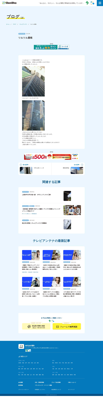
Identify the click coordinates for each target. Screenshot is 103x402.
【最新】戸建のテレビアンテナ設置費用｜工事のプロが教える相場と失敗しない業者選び (31, 267)
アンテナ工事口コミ (27, 213)
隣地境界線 (66, 168)
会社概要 (20, 382)
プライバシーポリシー (23, 389)
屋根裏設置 (34, 213)
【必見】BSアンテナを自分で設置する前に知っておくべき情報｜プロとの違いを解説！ (31, 294)
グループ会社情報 (56, 382)
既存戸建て (36, 272)
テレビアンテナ (23, 24)
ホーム (7, 24)
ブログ (14, 24)
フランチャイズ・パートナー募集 (43, 385)
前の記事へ (26, 164)
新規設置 (30, 272)
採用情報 (20, 385)
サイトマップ (71, 389)
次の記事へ (77, 164)
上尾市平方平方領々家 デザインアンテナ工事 (36, 194)
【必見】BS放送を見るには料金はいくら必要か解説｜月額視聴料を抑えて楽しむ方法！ (51, 267)
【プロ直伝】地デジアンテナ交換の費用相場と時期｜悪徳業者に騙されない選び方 (72, 294)
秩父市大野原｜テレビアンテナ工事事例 (34, 223)
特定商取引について (56, 389)
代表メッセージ (72, 382)
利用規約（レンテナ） (40, 389)
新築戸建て (25, 272)
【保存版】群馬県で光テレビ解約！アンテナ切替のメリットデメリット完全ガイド (41, 210)
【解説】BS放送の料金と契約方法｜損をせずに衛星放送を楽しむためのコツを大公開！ (72, 267)
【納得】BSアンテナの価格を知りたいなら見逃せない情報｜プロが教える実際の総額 (51, 294)
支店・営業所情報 (39, 382)
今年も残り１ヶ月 (39, 168)
